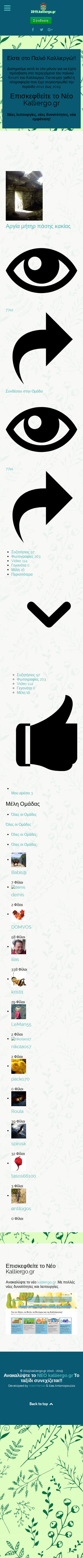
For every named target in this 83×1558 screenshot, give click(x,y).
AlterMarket (37, 1385)
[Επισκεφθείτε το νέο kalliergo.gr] (41, 1313)
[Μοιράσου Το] (41, 383)
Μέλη (18, 569)
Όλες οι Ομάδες (24, 814)
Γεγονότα (20, 565)
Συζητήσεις (23, 552)
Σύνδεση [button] (40, 20)
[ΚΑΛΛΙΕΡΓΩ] (41, 8)
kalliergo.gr (46, 1282)
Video (19, 561)
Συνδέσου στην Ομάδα (24, 391)
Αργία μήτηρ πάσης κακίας (38, 226)
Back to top (39, 1404)
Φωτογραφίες (26, 556)
